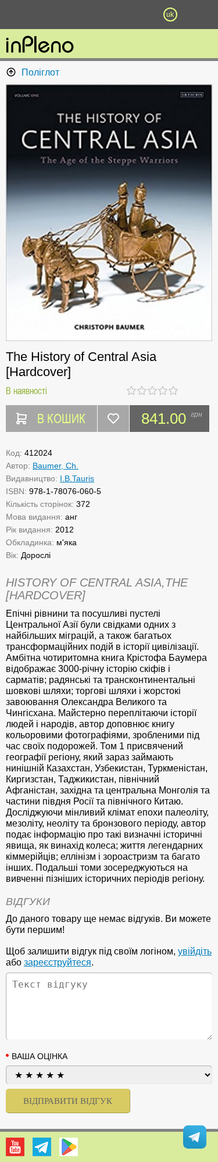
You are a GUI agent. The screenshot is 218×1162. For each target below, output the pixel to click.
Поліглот (40, 72)
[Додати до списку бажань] (113, 418)
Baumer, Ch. (55, 465)
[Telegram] (42, 1147)
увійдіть (195, 951)
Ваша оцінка (39, 1056)
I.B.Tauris (77, 478)
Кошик (139, 15)
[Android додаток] (68, 1147)
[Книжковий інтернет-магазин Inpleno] (40, 45)
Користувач (109, 15)
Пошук (78, 15)
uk (170, 14)
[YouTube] (15, 1147)
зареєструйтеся (57, 962)
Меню (48, 15)
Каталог (16, 15)
